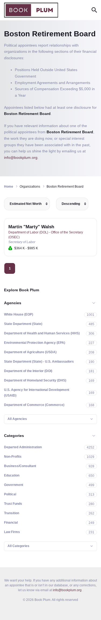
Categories (14, 435)
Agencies (12, 303)
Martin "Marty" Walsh (31, 226)
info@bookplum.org (20, 157)
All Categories (18, 546)
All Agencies (17, 419)
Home (8, 186)
